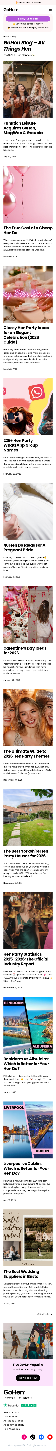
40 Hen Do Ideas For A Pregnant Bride (24, 548)
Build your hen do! (28, 18)
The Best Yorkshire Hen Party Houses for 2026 (25, 854)
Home (6, 36)
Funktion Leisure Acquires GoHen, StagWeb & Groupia (23, 128)
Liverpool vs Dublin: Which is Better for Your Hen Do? (26, 1168)
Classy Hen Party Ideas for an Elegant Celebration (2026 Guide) (26, 335)
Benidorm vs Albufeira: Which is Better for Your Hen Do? (26, 1064)
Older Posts (45, 1314)
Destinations (10, 1416)
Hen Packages (11, 1429)
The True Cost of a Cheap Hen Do (28, 230)
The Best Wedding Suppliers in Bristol (21, 1274)
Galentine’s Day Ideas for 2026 (25, 651)
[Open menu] (50, 9)
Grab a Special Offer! (30, 2)
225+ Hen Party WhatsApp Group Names (20, 445)
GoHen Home (11, 1412)
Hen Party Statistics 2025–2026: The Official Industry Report (25, 959)
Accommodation (13, 1425)
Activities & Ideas (13, 1420)
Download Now (28, 1378)
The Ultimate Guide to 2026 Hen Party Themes (26, 754)
